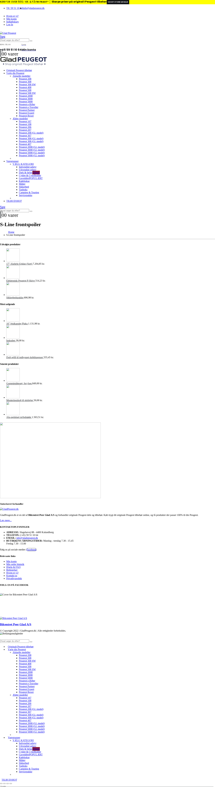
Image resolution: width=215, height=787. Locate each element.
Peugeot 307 (25, 135)
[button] (2, 36)
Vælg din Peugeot (15, 73)
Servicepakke (25, 195)
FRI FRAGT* (42, 1)
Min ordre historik (15, 564)
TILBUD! (14, 201)
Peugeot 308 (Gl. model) (31, 138)
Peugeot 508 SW (27, 93)
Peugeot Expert (26, 113)
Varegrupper (12, 161)
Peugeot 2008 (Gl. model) (32, 147)
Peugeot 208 (25, 78)
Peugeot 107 (25, 121)
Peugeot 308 (25, 81)
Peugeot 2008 (26, 96)
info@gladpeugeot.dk (34, 8)
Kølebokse (24, 181)
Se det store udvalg (118, 2)
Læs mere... (6, 520)
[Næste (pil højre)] (4, 786)
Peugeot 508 (25, 90)
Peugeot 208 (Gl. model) (31, 132)
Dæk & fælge (29, 172)
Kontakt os (11, 575)
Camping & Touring (29, 192)
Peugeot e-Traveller (28, 107)
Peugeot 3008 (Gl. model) (32, 149)
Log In (9, 24)
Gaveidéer (31, 178)
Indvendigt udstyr (27, 167)
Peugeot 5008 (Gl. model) (32, 152)
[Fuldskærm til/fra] (4, 783)
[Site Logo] (8, 33)
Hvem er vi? (12, 16)
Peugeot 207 (25, 130)
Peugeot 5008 (26, 101)
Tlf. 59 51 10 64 (14, 8)
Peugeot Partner (27, 110)
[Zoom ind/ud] (1, 783)
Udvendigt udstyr (27, 169)
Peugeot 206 (25, 127)
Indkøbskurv (12, 21)
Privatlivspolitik (14, 578)
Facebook (31, 549)
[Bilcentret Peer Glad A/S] (13, 618)
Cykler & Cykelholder (30, 175)
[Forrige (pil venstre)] (1, 786)
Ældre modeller (20, 118)
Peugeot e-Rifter (27, 104)
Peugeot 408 (25, 87)
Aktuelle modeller (21, 76)
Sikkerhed (24, 186)
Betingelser (11, 570)
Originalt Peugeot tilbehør (19, 70)
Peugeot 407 (25, 144)
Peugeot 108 (25, 124)
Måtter (22, 184)
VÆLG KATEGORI (23, 164)
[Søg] (31, 40)
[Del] (7, 783)
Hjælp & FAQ (13, 567)
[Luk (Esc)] (10, 783)
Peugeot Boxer (26, 115)
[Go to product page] (110, 255)
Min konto (11, 19)
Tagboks (23, 189)
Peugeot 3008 (26, 98)
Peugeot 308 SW (27, 84)
